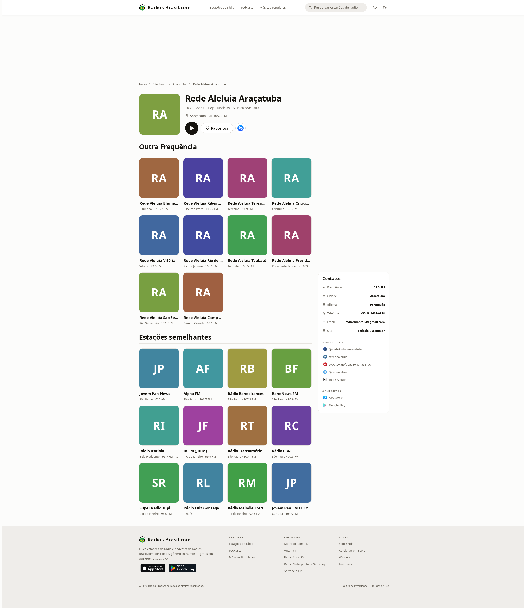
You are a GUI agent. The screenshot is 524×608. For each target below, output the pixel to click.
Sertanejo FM (293, 571)
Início (143, 84)
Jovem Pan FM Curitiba (291, 507)
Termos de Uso (380, 586)
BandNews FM (285, 393)
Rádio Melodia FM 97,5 (247, 507)
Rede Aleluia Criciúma (291, 203)
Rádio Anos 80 (294, 557)
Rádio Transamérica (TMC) (247, 450)
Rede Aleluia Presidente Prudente (291, 260)
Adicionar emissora (352, 551)
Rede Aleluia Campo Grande (203, 317)
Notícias (223, 108)
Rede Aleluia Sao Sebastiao (159, 317)
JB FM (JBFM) (195, 450)
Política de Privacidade (355, 586)
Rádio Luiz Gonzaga (201, 507)
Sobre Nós (346, 544)
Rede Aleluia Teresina (247, 203)
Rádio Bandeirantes (246, 393)
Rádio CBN (281, 450)
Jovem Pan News (154, 393)
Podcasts (247, 7)
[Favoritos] (375, 7)
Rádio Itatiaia (151, 450)
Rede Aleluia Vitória (157, 260)
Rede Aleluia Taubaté (247, 260)
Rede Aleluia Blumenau (159, 203)
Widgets (344, 557)
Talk (188, 108)
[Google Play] (182, 568)
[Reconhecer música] (240, 128)
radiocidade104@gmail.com (365, 322)
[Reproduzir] (191, 128)
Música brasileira (246, 108)
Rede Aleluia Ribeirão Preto (203, 203)
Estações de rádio (222, 7)
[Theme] (384, 7)
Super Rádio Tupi (154, 507)
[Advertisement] (264, 49)
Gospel (199, 108)
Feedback (345, 564)
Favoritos (219, 128)
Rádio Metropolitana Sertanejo (305, 564)
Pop (211, 108)
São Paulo (159, 84)
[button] (159, 178)
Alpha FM (192, 393)
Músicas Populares (273, 7)
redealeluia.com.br (371, 331)
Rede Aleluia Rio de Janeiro (203, 260)
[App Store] (153, 568)
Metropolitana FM (296, 544)
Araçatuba (179, 84)
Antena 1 (290, 551)
